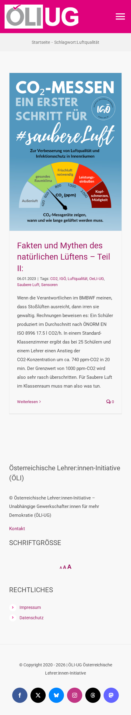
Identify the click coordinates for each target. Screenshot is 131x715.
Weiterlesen (27, 401)
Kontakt (17, 528)
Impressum (30, 607)
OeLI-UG (96, 278)
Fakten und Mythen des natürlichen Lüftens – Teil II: (63, 257)
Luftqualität (77, 278)
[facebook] (19, 695)
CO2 (54, 278)
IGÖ (62, 278)
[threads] (93, 695)
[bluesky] (56, 695)
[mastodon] (111, 695)
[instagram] (74, 695)
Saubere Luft (28, 284)
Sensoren (49, 284)
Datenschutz (31, 617)
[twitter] (38, 695)
